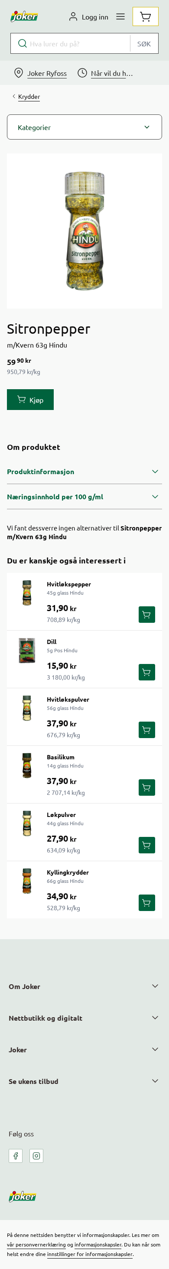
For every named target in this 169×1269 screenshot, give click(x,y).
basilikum (61, 757)
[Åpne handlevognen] (146, 16)
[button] (84, 127)
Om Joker (24, 986)
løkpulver (61, 814)
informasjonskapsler (98, 1244)
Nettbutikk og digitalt (45, 1017)
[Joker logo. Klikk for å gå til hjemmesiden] (24, 16)
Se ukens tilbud (33, 1081)
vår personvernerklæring (36, 1244)
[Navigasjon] (120, 16)
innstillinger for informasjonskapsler (90, 1253)
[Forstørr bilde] (84, 231)
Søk (144, 43)
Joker (18, 1049)
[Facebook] (16, 1156)
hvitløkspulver (68, 699)
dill (51, 641)
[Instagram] (36, 1156)
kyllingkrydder (68, 872)
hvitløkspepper (69, 584)
